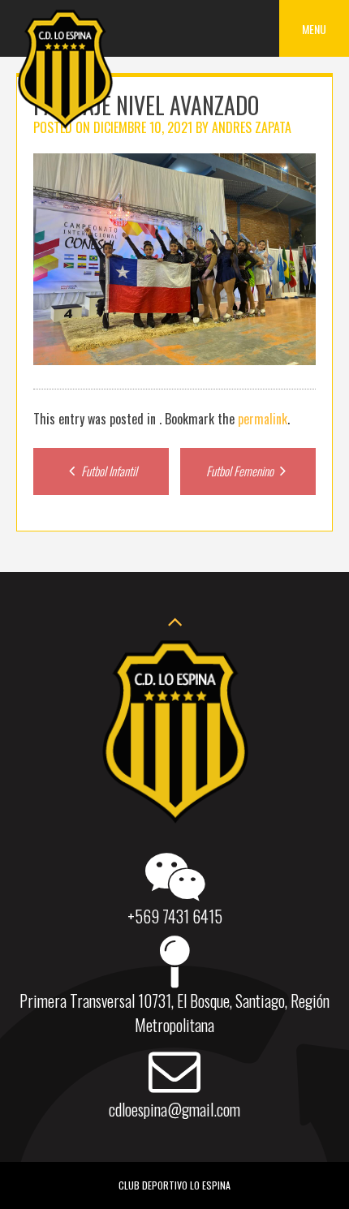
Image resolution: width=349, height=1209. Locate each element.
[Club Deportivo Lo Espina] (65, 126)
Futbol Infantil (108, 471)
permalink (262, 418)
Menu (314, 28)
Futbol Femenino (241, 471)
